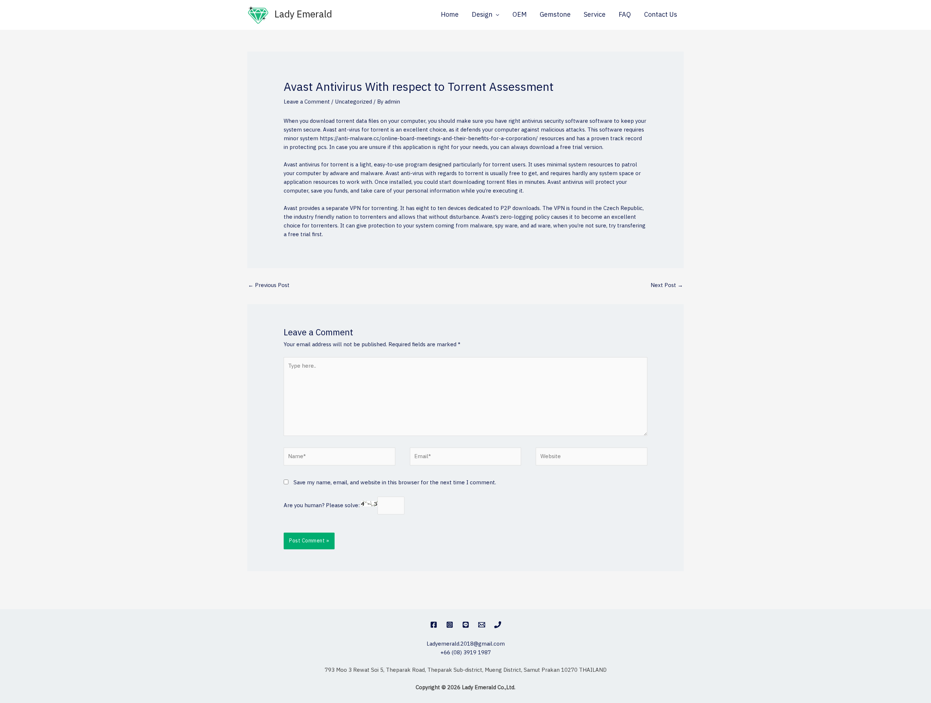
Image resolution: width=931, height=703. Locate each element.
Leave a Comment (307, 101)
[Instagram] (449, 624)
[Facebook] (433, 624)
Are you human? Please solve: (322, 505)
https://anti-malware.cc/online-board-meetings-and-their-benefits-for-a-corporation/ (429, 138)
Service (595, 14)
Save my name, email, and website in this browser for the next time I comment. (394, 482)
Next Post (667, 285)
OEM (519, 14)
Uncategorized (353, 101)
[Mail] (481, 624)
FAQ (625, 14)
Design (482, 14)
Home (450, 14)
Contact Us (660, 14)
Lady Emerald (303, 15)
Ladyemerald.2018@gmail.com (466, 644)
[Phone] (497, 624)
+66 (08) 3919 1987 (465, 652)
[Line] (465, 624)
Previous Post (268, 285)
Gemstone (555, 14)
